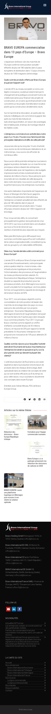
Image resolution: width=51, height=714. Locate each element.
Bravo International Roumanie (20, 668)
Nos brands (10, 678)
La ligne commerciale (16, 680)
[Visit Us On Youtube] (8, 609)
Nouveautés (10, 685)
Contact (8, 690)
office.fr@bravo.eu (21, 587)
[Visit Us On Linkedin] (14, 609)
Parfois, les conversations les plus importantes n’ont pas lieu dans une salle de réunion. (23, 632)
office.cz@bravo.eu (13, 563)
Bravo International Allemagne (20, 673)
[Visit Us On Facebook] (19, 609)
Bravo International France (18, 675)
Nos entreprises (12, 665)
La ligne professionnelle (17, 683)
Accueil (8, 663)
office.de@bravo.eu (23, 575)
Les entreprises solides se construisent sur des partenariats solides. (23, 627)
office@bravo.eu (32, 539)
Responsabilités (12, 688)
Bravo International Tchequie (19, 670)
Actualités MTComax (14, 623)
